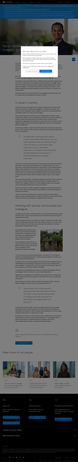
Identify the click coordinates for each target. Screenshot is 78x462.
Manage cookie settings (32, 71)
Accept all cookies (46, 71)
